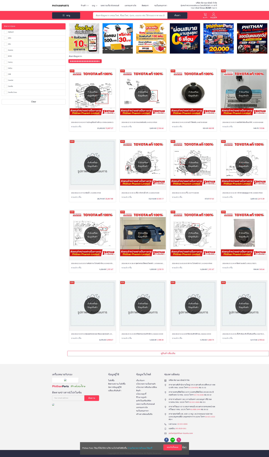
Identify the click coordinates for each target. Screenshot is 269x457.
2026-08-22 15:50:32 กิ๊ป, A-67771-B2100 (185, 193)
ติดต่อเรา (145, 5)
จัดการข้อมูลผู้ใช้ (114, 387)
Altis (9, 38)
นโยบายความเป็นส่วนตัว (146, 384)
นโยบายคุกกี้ (141, 394)
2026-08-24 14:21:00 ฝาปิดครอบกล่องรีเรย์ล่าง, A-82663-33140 (142, 334)
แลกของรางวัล (130, 5)
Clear (33, 102)
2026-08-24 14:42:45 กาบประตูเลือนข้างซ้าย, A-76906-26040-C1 (92, 122)
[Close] (100, 61)
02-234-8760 (194, 388)
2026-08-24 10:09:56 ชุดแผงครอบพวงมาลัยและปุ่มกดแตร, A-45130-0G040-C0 (96, 334)
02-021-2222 (210, 417)
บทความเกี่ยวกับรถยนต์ (110, 5)
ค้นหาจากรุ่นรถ (9, 26)
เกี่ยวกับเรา (140, 381)
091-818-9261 (180, 429)
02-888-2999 (196, 409)
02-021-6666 (195, 402)
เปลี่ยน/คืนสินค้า (114, 391)
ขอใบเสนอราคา (160, 5)
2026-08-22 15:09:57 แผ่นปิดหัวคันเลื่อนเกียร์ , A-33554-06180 (242, 122)
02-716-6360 (199, 395)
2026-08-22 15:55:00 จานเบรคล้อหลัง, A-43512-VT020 (139, 122)
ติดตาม (91, 398)
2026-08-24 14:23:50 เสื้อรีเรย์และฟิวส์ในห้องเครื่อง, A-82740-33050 (244, 334)
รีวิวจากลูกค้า (141, 397)
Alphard (10, 32)
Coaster (10, 80)
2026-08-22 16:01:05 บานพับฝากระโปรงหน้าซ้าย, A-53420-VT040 (92, 263)
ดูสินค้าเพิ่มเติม (168, 353)
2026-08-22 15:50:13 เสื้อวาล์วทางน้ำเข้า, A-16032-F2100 (140, 193)
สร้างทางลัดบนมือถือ (144, 414)
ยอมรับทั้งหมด (172, 447)
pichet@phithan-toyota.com (181, 433)
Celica (10, 68)
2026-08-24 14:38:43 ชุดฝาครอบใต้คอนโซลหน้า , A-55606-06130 (143, 263)
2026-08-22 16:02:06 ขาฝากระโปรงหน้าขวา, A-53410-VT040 (192, 263)
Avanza (10, 50)
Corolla (10, 86)
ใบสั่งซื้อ (111, 381)
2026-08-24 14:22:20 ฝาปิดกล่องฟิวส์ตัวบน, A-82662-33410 (191, 334)
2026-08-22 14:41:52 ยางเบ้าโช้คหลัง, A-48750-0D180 (189, 122)
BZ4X (10, 56)
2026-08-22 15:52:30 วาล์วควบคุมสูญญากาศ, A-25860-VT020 (242, 193)
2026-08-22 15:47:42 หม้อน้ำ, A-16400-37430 (86, 193)
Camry (10, 62)
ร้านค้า (83, 5)
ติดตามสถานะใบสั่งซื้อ (117, 384)
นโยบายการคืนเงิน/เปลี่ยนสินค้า (146, 389)
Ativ (9, 44)
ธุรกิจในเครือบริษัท (143, 401)
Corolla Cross (12, 92)
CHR (9, 74)
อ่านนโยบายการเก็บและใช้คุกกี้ (139, 448)
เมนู (93, 5)
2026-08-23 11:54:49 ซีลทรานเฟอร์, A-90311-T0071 (239, 263)
